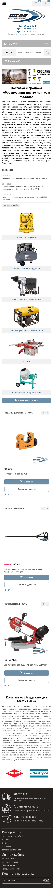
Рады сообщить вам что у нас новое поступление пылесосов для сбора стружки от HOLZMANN (22, 187)
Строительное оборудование (26, 392)
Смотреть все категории (26, 400)
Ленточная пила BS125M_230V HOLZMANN (25, 664)
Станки (26, 361)
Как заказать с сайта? (12, 836)
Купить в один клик (27, 489)
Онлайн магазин (9, 755)
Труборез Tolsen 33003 (15, 473)
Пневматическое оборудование (26, 299)
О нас (4, 843)
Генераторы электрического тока (26, 330)
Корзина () (14, 61)
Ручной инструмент (26, 237)
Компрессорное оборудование (26, 268)
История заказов (10, 862)
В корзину (28, 481)
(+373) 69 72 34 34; (26, 25)
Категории (10, 44)
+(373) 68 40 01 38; (26, 28)
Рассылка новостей (11, 868)
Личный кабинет (9, 858)
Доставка (6, 846)
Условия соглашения (11, 849)
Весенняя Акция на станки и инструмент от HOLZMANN (24, 178)
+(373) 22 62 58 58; (26, 31)
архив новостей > (11, 205)
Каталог (6, 839)
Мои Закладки (8, 865)
